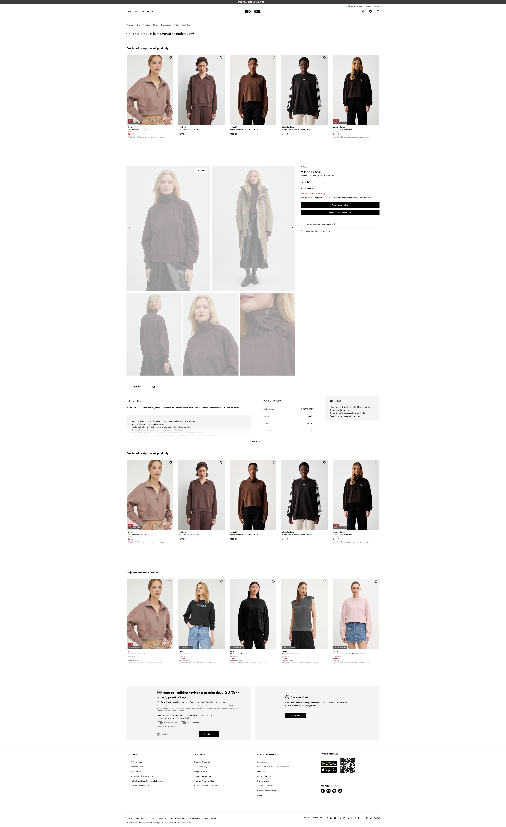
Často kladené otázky (266, 790)
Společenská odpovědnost (142, 776)
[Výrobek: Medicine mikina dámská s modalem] (201, 90)
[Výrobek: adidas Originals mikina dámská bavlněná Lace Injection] (304, 90)
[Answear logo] (253, 11)
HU (348, 818)
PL (355, 818)
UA (371, 818)
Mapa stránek (210, 818)
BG (326, 818)
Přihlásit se (208, 734)
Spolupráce (136, 771)
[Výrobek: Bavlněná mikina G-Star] (150, 90)
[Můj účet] (363, 11)
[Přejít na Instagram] (328, 791)
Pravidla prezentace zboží (205, 776)
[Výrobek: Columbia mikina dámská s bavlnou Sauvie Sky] (253, 90)
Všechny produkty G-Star (340, 212)
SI (363, 818)
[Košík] (378, 11)
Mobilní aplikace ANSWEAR (205, 786)
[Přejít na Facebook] (323, 791)
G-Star (304, 167)
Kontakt (260, 795)
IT (351, 818)
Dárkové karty (263, 781)
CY (331, 818)
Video (203, 170)
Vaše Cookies (195, 818)
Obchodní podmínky (202, 762)
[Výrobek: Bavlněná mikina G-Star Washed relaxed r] (356, 614)
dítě (142, 11)
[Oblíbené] (370, 11)
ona (128, 11)
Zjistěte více (296, 715)
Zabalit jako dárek (265, 786)
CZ (335, 818)
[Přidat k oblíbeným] (170, 57)
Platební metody (264, 776)
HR (344, 818)
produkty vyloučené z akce (173, 711)
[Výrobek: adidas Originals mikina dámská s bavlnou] (356, 90)
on (135, 11)
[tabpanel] (253, 417)
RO (359, 818)
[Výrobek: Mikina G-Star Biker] (253, 614)
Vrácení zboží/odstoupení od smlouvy (273, 767)
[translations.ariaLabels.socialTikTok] (340, 790)
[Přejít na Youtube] (334, 791)
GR (339, 818)
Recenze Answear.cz (140, 767)
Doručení (261, 771)
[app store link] (329, 769)
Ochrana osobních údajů (141, 786)
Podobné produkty (340, 205)
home (150, 11)
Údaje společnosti (178, 818)
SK (367, 818)
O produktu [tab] (136, 386)
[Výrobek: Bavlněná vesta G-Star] (304, 614)
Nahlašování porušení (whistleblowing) (147, 781)
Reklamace (262, 762)
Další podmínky (200, 767)
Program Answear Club (204, 781)
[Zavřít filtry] (377, 2)
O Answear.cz (137, 762)
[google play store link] (329, 763)
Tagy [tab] (152, 386)
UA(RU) (377, 818)
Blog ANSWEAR (200, 771)
